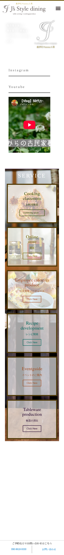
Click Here (32, 299)
